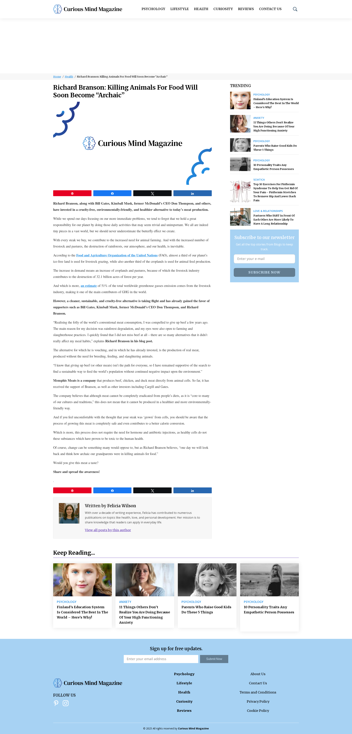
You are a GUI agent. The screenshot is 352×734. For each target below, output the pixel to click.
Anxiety (258, 118)
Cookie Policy (258, 711)
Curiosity (223, 9)
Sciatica (259, 179)
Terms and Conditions (258, 692)
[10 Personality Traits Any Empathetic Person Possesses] (240, 164)
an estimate (89, 285)
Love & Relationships (268, 211)
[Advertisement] (176, 45)
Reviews (246, 9)
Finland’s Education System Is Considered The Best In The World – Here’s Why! (276, 103)
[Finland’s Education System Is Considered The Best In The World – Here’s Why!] (240, 100)
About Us (257, 674)
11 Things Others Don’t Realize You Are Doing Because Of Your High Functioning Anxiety (273, 126)
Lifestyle (179, 9)
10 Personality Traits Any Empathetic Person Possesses (273, 167)
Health (201, 9)
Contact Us (270, 9)
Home (57, 76)
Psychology (153, 9)
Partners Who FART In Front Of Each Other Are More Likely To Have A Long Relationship (274, 219)
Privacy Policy (258, 701)
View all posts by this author (108, 530)
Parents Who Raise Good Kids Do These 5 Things (275, 147)
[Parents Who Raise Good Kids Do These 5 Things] (240, 145)
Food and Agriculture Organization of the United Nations (117, 255)
